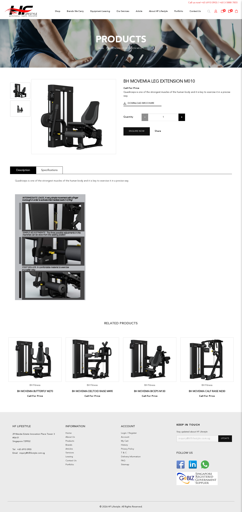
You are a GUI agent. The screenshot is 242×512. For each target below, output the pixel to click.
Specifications (49, 170)
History (124, 445)
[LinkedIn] (193, 464)
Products (70, 441)
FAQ (123, 461)
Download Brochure (141, 103)
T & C (124, 453)
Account (125, 437)
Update (225, 438)
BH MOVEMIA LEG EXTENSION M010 (125, 48)
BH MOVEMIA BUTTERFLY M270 (35, 391)
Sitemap (125, 465)
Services (70, 453)
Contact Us (71, 461)
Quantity (128, 116)
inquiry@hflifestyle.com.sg (31, 453)
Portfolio (70, 465)
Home (101, 48)
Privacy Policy (127, 449)
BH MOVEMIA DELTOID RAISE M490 (92, 391)
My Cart (124, 441)
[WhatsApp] (205, 464)
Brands (69, 445)
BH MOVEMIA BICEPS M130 (149, 391)
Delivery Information (131, 457)
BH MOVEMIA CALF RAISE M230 (207, 391)
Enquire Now (137, 131)
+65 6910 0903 (209, 2)
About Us (70, 437)
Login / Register (129, 433)
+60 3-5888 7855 (228, 2)
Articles (69, 449)
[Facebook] (180, 464)
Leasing (69, 457)
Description (23, 170)
